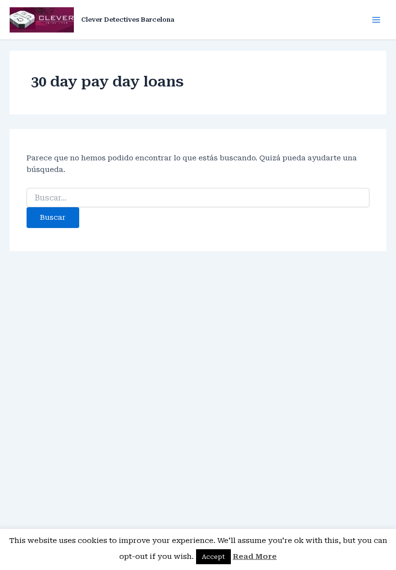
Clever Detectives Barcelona (127, 19)
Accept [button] (213, 556)
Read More (255, 556)
